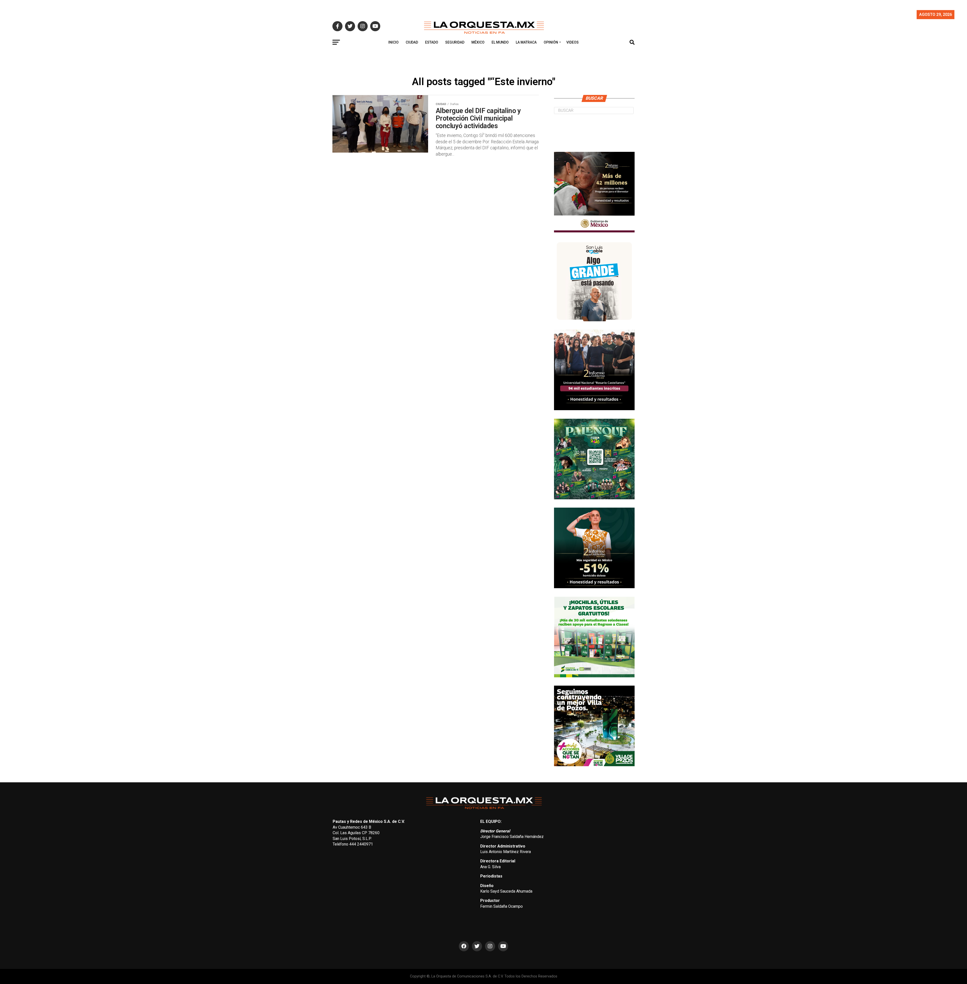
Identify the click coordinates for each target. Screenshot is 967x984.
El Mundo (500, 42)
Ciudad (412, 42)
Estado (431, 42)
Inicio (393, 42)
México (478, 42)
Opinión (551, 42)
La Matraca (526, 42)
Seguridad (454, 42)
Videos (572, 42)
